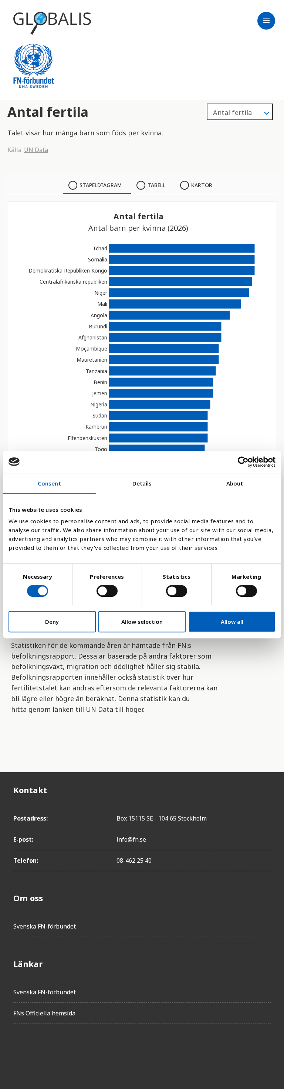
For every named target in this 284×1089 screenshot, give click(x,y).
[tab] (97, 185)
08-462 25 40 (134, 860)
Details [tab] (142, 483)
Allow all (232, 621)
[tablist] (142, 185)
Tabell (156, 185)
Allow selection (142, 621)
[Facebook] (19, 1050)
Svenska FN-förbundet (44, 926)
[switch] (107, 591)
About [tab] (234, 483)
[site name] (52, 23)
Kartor (201, 185)
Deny (52, 621)
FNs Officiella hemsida (44, 1013)
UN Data (36, 150)
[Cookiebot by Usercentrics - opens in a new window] (243, 461)
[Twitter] (40, 1050)
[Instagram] (61, 1050)
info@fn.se (131, 839)
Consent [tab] (49, 483)
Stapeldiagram (101, 185)
